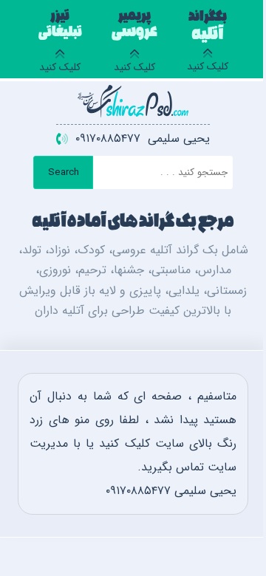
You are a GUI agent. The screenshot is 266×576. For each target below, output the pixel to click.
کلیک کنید (207, 44)
